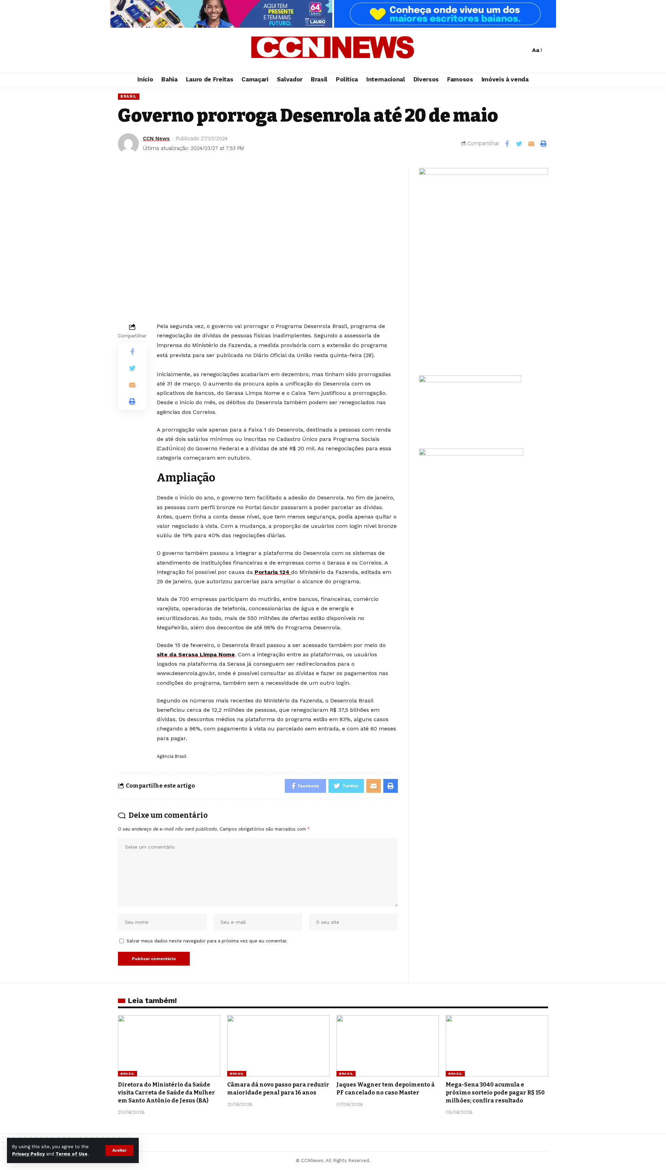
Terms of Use (71, 1153)
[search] (523, 50)
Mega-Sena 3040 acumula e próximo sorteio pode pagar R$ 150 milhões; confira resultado (495, 1092)
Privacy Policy (28, 1153)
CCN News (156, 138)
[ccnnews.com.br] (333, 50)
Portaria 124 (273, 572)
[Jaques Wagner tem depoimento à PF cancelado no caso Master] (387, 1045)
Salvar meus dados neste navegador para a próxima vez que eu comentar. (207, 940)
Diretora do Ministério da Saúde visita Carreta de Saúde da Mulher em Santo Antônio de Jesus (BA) (166, 1092)
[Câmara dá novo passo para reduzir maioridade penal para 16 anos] (278, 1045)
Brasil (128, 96)
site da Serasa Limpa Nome (196, 654)
